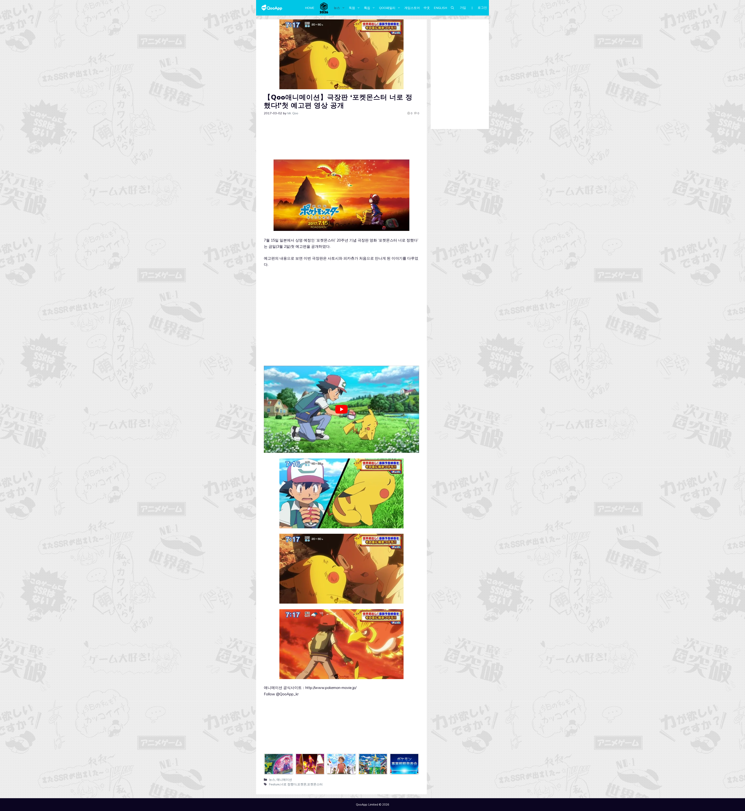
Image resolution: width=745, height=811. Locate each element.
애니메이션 (284, 780)
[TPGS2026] (324, 8)
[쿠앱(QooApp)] (272, 8)
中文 (427, 8)
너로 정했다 (288, 784)
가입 (463, 8)
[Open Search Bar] (452, 8)
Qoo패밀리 (387, 8)
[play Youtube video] (341, 409)
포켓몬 (302, 784)
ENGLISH (440, 8)
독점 (352, 8)
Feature (274, 784)
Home (309, 8)
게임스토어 (412, 8)
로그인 (482, 8)
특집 (367, 8)
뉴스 (337, 8)
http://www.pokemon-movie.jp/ (330, 687)
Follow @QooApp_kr (281, 694)
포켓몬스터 (315, 784)
